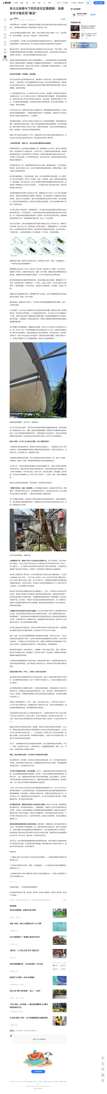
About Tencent (18, 1081)
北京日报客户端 (14, 984)
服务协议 (25, 1081)
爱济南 (11, 957)
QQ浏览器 (56, 1081)
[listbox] (38, 965)
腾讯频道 (61, 1081)
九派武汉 (12, 917)
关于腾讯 (12, 1081)
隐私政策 (30, 1081)
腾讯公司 (36, 1088)
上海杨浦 (12, 1025)
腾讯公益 (50, 1081)
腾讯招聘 (45, 1081)
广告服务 (40, 1081)
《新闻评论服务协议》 (32, 1030)
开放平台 (35, 1081)
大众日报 (12, 944)
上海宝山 (12, 998)
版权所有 (40, 1088)
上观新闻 (12, 930)
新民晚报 (12, 971)
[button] (93, 14)
